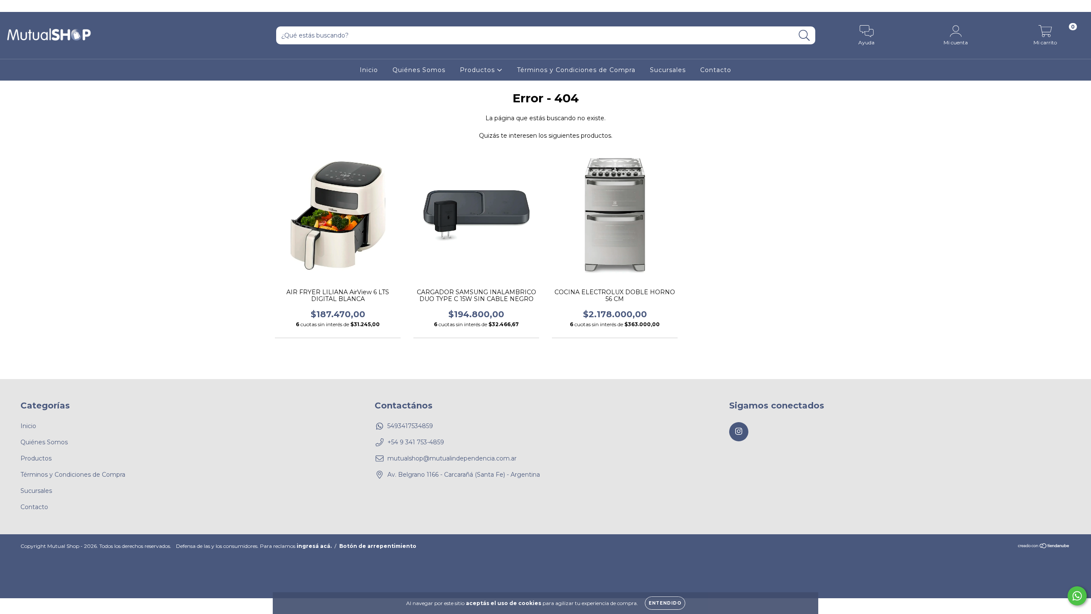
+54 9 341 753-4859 (415, 442)
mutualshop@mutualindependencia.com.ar (452, 458)
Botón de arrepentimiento (377, 546)
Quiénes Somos (419, 70)
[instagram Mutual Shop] (11, 6)
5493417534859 (410, 426)
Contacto (715, 70)
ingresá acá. (314, 546)
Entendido (665, 603)
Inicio (369, 70)
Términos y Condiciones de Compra (576, 70)
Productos (478, 70)
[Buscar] (804, 36)
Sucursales (668, 70)
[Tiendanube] (1044, 546)
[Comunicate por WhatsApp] (1077, 595)
